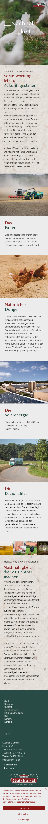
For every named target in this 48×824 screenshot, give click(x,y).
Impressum (9, 768)
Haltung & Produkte (13, 713)
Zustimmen (24, 808)
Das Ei (7, 716)
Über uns (8, 704)
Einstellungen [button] (24, 819)
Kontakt (8, 722)
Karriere (8, 719)
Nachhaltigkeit (11, 710)
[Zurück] (43, 548)
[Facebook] (9, 734)
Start (6, 701)
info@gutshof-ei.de (11, 760)
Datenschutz (10, 765)
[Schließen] (44, 790)
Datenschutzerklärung (27, 802)
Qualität (8, 707)
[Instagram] (6, 734)
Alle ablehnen (24, 814)
